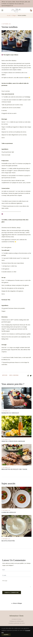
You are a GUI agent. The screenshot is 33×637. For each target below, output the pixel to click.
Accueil (8, 15)
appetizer (4, 375)
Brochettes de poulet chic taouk (14, 469)
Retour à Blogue (17, 603)
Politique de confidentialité (17, 621)
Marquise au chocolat (10, 413)
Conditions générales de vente (16, 623)
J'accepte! (6, 634)
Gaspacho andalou (9, 512)
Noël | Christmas (13, 375)
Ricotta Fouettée (8, 541)
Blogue (14, 15)
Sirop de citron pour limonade (13, 441)
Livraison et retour (16, 619)
